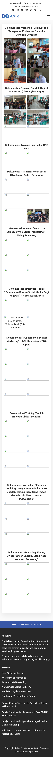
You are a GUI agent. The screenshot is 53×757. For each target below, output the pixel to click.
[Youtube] (27, 9)
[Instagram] (18, 9)
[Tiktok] (31, 9)
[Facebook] (13, 9)
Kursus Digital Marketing (14, 677)
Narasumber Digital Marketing (16, 687)
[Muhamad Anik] (10, 16)
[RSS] (40, 9)
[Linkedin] (22, 9)
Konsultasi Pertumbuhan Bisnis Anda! (26, 625)
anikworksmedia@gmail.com (28, 6)
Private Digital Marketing (14, 682)
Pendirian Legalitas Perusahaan (17, 691)
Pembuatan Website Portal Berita (18, 696)
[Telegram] (35, 9)
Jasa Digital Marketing (13, 673)
